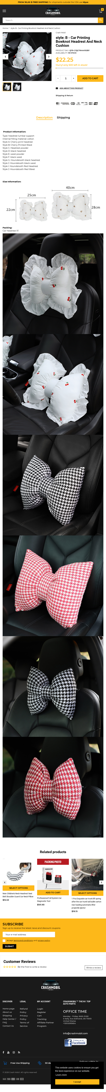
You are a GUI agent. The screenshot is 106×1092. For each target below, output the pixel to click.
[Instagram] (14, 1052)
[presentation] (5, 882)
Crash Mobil (61, 33)
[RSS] (19, 1052)
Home (5, 28)
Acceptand (28, 940)
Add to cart (90, 78)
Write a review (93, 967)
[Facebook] (3, 1052)
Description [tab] (44, 117)
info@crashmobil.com (75, 1033)
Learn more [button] (61, 1075)
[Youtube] (8, 1052)
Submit (9, 946)
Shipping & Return (64, 95)
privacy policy (44, 940)
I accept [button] (77, 1082)
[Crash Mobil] (53, 11)
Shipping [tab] (63, 117)
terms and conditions (23, 940)
